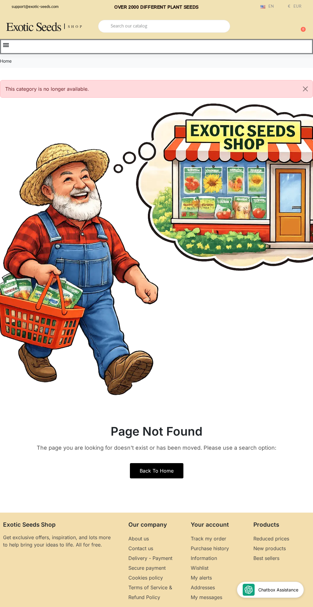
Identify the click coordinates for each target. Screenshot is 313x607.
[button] (300, 26)
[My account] (279, 27)
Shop (75, 26)
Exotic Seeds (33, 26)
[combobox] (164, 26)
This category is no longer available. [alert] (47, 89)
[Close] (305, 88)
